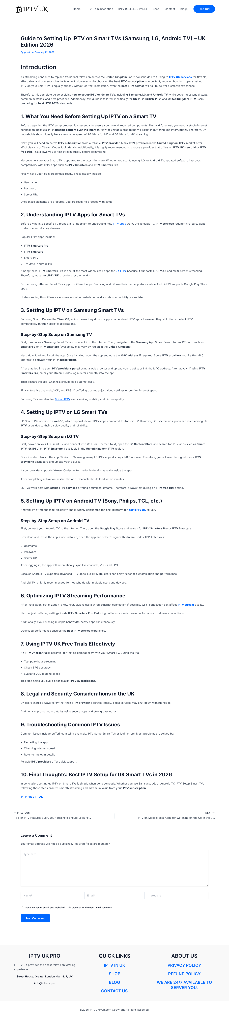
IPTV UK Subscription (99, 9)
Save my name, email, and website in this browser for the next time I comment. (68, 907)
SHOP (114, 973)
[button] (204, 9)
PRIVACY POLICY (184, 965)
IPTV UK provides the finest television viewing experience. (44, 967)
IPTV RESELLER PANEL (133, 9)
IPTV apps (119, 223)
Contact (170, 9)
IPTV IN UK (114, 965)
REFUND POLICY (184, 973)
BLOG (114, 982)
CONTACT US (114, 990)
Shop (156, 9)
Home (76, 9)
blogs (183, 9)
